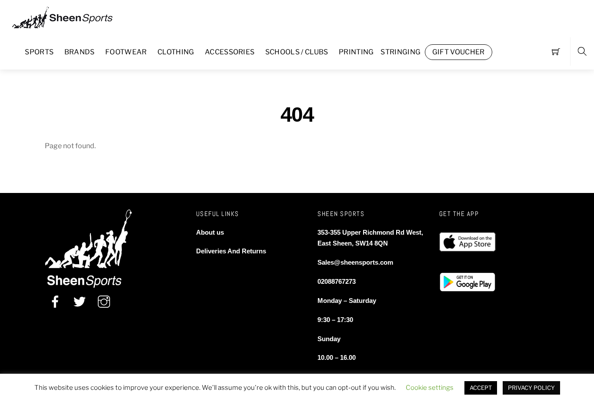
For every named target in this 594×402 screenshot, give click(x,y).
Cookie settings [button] (430, 388)
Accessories (230, 52)
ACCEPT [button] (481, 387)
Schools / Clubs (296, 52)
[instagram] (103, 302)
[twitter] (79, 302)
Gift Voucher (458, 52)
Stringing (400, 52)
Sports (39, 52)
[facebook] (55, 302)
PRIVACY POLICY (531, 387)
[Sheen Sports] (69, 16)
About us (210, 232)
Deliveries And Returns (231, 251)
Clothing (175, 52)
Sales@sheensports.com (355, 262)
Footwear (126, 52)
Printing (356, 52)
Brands (79, 52)
